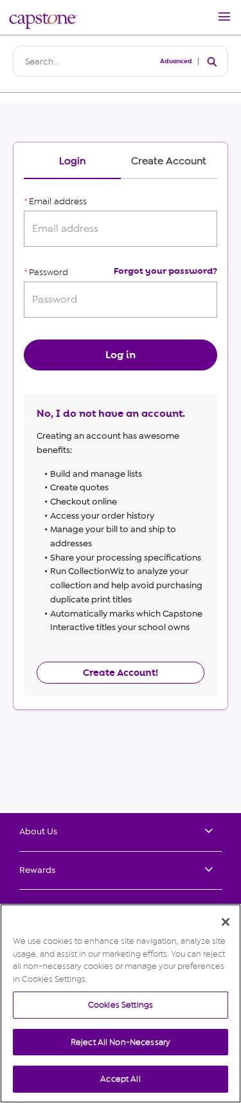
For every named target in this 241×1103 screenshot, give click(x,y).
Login (72, 161)
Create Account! (120, 672)
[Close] (225, 922)
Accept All (120, 1079)
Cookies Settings (120, 1005)
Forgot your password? (165, 270)
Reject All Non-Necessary (120, 1042)
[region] (120, 1003)
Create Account (168, 161)
